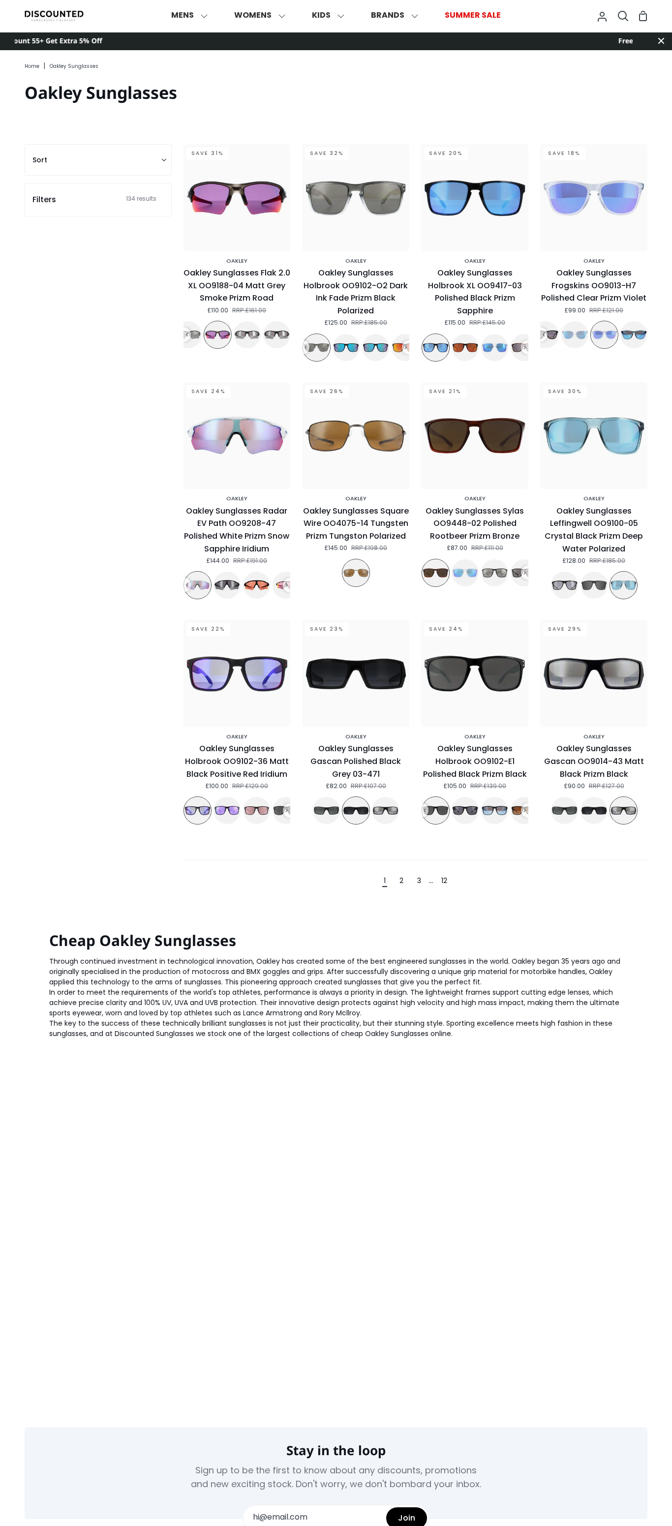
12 (444, 881)
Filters (94, 199)
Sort (39, 160)
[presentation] (187, 335)
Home (32, 66)
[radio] (218, 335)
